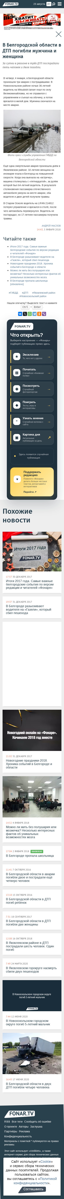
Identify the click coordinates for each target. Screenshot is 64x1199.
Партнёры (10, 1131)
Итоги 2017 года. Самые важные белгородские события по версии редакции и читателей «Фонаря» (34, 250)
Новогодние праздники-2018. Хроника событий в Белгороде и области (31, 265)
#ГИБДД (13, 292)
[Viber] (44, 314)
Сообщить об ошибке (37, 1121)
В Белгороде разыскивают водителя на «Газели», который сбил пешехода (32, 258)
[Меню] (59, 4)
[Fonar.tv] (10, 4)
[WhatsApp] (30, 314)
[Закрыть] (58, 34)
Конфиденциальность (18, 1136)
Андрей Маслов (51, 225)
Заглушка (36, 1126)
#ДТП (25, 292)
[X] (25, 314)
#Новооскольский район (32, 296)
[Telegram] (34, 314)
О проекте (10, 1126)
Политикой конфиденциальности (35, 1180)
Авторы (24, 1126)
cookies (35, 1151)
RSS (7, 1121)
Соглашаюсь (33, 1189)
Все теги (17, 1121)
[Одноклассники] (39, 314)
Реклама (24, 1131)
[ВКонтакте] (20, 314)
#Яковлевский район (43, 292)
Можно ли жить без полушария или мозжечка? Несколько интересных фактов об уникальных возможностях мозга (35, 274)
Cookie (45, 1161)
